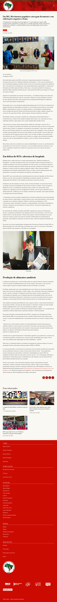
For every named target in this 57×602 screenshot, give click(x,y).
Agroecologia (6, 488)
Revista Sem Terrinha (8, 469)
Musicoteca (6, 534)
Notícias (4, 30)
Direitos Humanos (7, 498)
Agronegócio (6, 485)
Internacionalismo (7, 502)
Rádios (4, 526)
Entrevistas (6, 549)
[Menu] (53, 5)
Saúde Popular (7, 517)
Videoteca (5, 536)
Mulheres (5, 512)
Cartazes (5, 473)
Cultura (5, 495)
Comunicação (6, 493)
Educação (5, 461)
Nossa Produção (7, 457)
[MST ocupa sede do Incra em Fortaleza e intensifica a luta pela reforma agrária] (15, 423)
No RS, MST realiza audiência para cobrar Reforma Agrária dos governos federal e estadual (40, 409)
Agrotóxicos (6, 490)
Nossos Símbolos (7, 450)
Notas (4, 556)
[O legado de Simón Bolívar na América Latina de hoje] (15, 398)
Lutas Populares (7, 510)
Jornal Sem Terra (7, 477)
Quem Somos (6, 446)
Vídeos (4, 529)
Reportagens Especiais (9, 552)
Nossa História (6, 454)
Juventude (5, 505)
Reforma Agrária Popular (9, 515)
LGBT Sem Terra (7, 507)
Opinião (5, 545)
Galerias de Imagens (8, 531)
